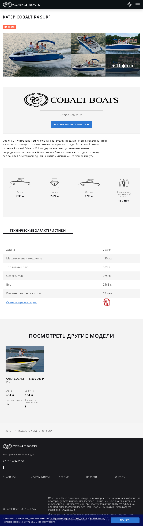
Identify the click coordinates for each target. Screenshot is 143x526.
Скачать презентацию (21, 302)
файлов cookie (97, 518)
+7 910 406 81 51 (129, 4)
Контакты (119, 477)
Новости (91, 477)
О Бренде (63, 477)
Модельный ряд (40, 477)
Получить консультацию (71, 124)
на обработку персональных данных (68, 518)
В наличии (9, 477)
